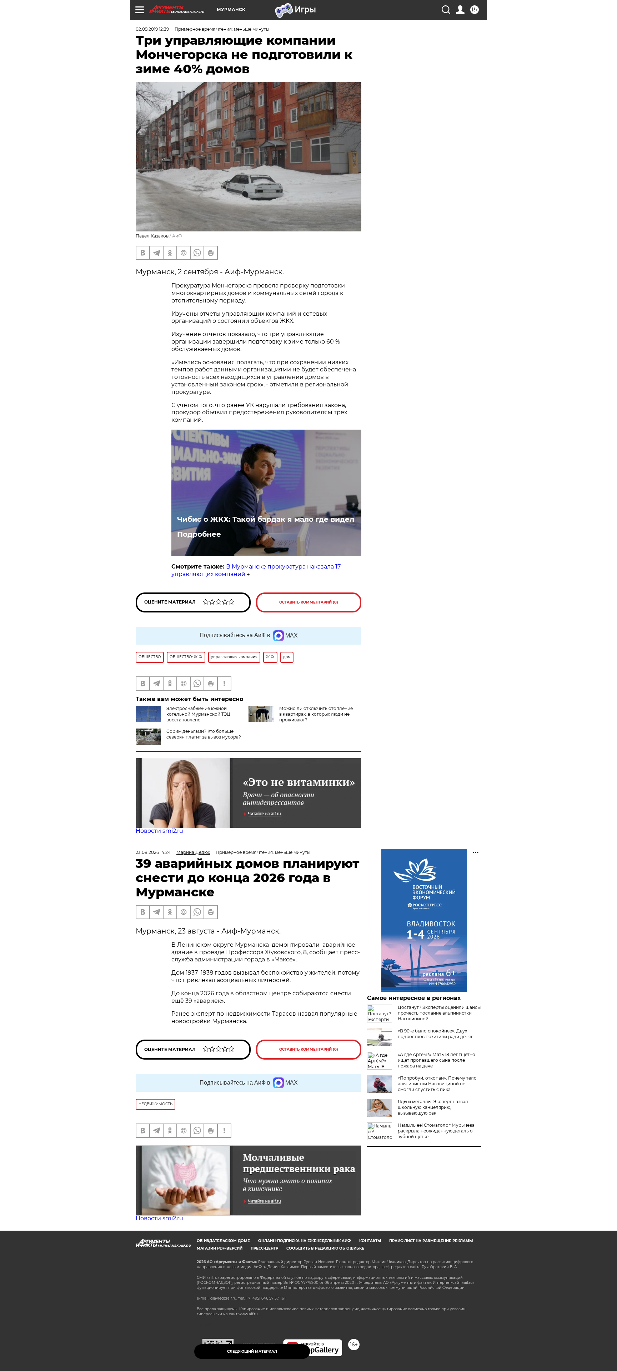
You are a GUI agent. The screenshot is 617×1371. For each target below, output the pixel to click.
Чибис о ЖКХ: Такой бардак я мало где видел (265, 519)
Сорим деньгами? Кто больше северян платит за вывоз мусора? (203, 734)
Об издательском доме (223, 1241)
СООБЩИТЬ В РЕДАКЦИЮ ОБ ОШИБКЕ (325, 1248)
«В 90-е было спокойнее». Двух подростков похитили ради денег (435, 1033)
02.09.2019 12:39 (152, 29)
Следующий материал (252, 1351)
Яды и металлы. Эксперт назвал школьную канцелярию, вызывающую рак (433, 1107)
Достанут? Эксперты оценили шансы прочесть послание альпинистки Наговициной (439, 1013)
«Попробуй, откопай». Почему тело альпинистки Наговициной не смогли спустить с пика (437, 1083)
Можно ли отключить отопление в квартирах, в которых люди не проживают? (316, 714)
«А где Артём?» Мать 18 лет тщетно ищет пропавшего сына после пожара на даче (436, 1060)
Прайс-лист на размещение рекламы (431, 1241)
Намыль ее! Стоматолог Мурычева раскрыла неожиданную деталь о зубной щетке (436, 1130)
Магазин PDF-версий (219, 1248)
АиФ (177, 236)
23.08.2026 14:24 (153, 852)
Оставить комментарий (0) (308, 602)
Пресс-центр (264, 1248)
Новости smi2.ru (159, 830)
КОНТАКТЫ (370, 1241)
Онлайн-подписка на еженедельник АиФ (304, 1241)
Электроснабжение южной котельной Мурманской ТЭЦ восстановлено (198, 714)
